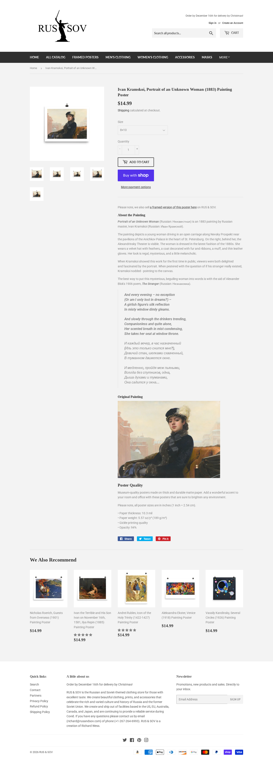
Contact (35, 690)
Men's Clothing (118, 57)
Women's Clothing (153, 57)
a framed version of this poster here (173, 207)
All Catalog (55, 57)
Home (34, 57)
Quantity (123, 141)
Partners (35, 695)
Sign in (212, 23)
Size (120, 122)
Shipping (123, 110)
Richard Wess (90, 725)
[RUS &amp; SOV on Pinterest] (139, 740)
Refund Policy (39, 706)
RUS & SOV (46, 752)
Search (34, 684)
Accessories (185, 57)
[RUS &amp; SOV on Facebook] (132, 740)
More (223, 57)
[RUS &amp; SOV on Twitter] (125, 740)
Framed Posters (85, 57)
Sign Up (235, 699)
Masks (207, 57)
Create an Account (232, 23)
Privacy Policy (39, 701)
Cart (235, 33)
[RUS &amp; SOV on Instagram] (146, 740)
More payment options (136, 187)
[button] (83, 635)
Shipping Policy (40, 712)
